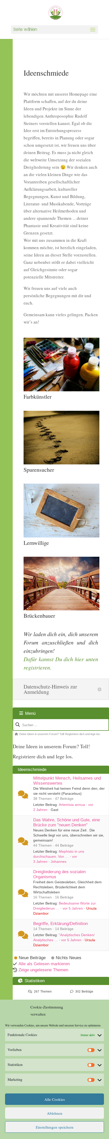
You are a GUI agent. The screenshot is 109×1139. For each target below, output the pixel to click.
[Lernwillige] (61, 536)
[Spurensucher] (61, 463)
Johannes (58, 861)
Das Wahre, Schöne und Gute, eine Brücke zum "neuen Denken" (66, 822)
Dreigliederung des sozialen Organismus (59, 874)
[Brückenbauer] (61, 609)
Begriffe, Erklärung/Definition (60, 923)
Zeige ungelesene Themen (43, 970)
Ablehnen (54, 1113)
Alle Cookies (54, 1099)
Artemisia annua (72, 805)
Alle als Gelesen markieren (44, 963)
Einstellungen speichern (55, 1127)
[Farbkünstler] (61, 390)
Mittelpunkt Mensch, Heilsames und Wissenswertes (67, 781)
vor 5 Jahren (73, 908)
